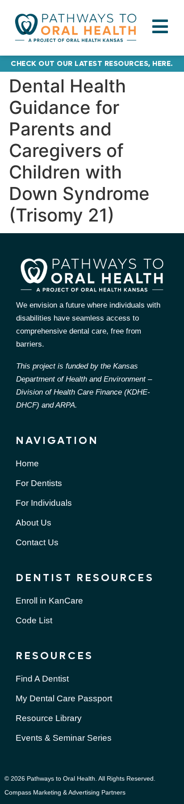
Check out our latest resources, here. (92, 63)
